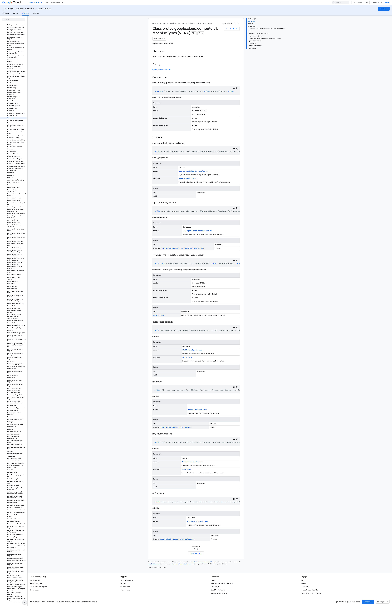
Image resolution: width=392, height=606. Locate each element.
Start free (383, 9)
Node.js (30, 8)
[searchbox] (13, 19)
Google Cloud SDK (15, 8)
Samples (36, 13)
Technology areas (33, 2)
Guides (15, 13)
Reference (25, 13)
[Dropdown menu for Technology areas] (42, 2)
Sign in (387, 2)
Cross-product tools (53, 2)
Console (359, 2)
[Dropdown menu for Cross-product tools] (63, 2)
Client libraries (44, 8)
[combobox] (342, 2)
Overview (5, 13)
